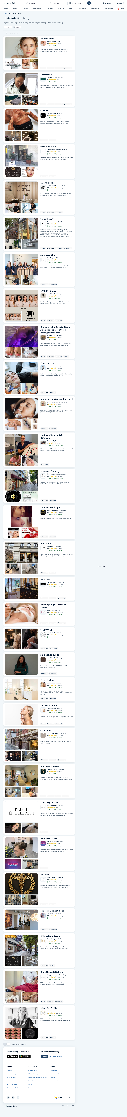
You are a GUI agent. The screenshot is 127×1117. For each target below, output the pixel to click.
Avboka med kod (12, 1088)
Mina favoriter (11, 1077)
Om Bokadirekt (33, 1070)
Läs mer (44, 1056)
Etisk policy (53, 1070)
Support (31, 1088)
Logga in (9, 1070)
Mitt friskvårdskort (13, 1084)
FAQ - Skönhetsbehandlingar (37, 1077)
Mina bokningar (12, 1074)
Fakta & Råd (32, 1081)
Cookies (52, 1077)
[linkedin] (13, 1097)
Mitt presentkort (12, 1081)
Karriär (30, 1084)
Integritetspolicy (55, 1074)
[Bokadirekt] (9, 3)
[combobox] (36, 3)
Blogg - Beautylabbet (35, 1074)
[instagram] (8, 1097)
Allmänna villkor (55, 1081)
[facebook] (18, 1097)
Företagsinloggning (56, 1056)
